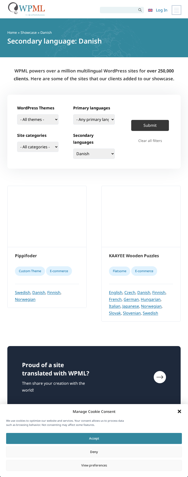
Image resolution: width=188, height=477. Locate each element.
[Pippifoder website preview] (47, 216)
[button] (179, 411)
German (131, 299)
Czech (129, 292)
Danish (38, 292)
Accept (94, 438)
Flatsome (119, 271)
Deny (94, 452)
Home (12, 32)
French (115, 299)
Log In (161, 10)
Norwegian (25, 299)
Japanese (130, 306)
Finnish (53, 292)
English (115, 292)
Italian (114, 306)
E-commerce (59, 271)
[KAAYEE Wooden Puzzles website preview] (141, 216)
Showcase (29, 32)
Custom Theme (30, 271)
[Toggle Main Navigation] (176, 10)
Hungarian (151, 299)
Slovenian (132, 313)
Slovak (115, 313)
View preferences (94, 465)
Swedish (22, 292)
